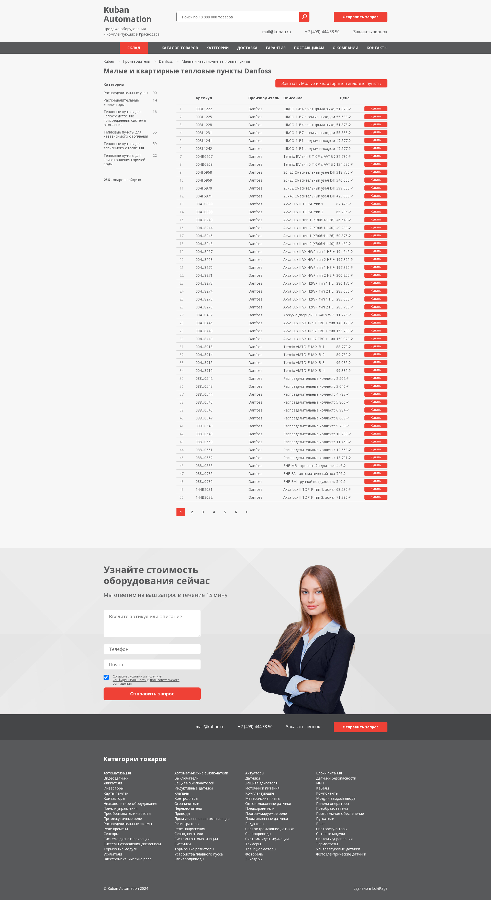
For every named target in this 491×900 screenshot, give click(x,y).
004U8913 (204, 346)
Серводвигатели (188, 833)
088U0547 (204, 418)
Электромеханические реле (128, 859)
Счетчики (182, 843)
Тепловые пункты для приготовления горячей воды (124, 159)
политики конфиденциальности (137, 678)
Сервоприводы (258, 833)
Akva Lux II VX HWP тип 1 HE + (308, 251)
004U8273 (204, 283)
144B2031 (204, 489)
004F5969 (204, 180)
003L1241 (204, 140)
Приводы (182, 813)
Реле (320, 823)
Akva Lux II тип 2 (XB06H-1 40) (308, 227)
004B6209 (204, 164)
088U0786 (204, 481)
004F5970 (204, 188)
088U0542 (204, 378)
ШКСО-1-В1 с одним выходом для (308, 140)
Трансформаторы (260, 849)
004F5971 (204, 196)
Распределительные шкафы (128, 823)
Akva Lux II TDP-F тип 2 (303, 211)
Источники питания (262, 788)
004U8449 (204, 338)
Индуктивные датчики (193, 788)
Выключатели (186, 778)
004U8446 (204, 322)
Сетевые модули (330, 833)
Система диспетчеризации (127, 838)
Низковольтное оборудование (130, 803)
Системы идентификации (267, 838)
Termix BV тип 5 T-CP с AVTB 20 (308, 164)
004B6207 (204, 156)
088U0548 (204, 426)
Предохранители (259, 808)
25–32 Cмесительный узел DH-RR (308, 188)
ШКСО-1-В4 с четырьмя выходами (308, 108)
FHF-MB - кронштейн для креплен (308, 465)
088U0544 (204, 394)
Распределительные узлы (126, 93)
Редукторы (254, 823)
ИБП (320, 783)
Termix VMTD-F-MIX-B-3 (304, 362)
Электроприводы (189, 859)
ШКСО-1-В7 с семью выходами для (308, 116)
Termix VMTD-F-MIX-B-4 (304, 370)
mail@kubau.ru (276, 32)
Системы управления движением (132, 843)
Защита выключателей (194, 783)
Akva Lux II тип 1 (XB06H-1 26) (308, 219)
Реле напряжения (189, 828)
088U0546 (204, 410)
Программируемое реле (266, 813)
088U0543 (204, 386)
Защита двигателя (261, 783)
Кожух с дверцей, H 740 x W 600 (308, 315)
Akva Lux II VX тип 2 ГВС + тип (308, 330)
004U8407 (204, 315)
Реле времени (116, 828)
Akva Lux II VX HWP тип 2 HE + (308, 259)
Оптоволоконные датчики (268, 803)
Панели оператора (332, 803)
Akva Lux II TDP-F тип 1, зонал (308, 489)
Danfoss (166, 61)
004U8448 (204, 330)
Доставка (247, 47)
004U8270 (204, 267)
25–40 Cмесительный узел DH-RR (308, 196)
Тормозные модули (120, 849)
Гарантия (276, 47)
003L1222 (204, 108)
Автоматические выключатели (201, 773)
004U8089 (204, 204)
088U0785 (204, 473)
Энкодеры (253, 859)
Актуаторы (254, 773)
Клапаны (181, 793)
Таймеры (253, 843)
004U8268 (204, 259)
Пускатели (325, 818)
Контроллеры (186, 798)
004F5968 (204, 172)
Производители (136, 61)
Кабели (322, 788)
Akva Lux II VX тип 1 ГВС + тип (308, 322)
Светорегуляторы (331, 828)
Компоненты (327, 793)
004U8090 (204, 211)
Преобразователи (332, 808)
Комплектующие (259, 793)
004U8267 (204, 251)
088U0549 (204, 433)
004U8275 (204, 299)
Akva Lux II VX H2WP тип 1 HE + (308, 283)
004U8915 (204, 362)
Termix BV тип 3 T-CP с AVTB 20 (308, 156)
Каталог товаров (180, 47)
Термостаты (327, 843)
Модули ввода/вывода (335, 798)
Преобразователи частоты (127, 813)
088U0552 (204, 457)
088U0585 (204, 465)
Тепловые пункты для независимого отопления (126, 134)
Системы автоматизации (196, 838)
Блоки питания (329, 773)
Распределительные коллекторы (121, 102)
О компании (345, 47)
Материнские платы (262, 798)
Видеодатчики (116, 778)
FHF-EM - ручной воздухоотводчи (308, 481)
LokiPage (379, 888)
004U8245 (204, 235)
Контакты (377, 47)
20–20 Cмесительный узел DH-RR (308, 172)
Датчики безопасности (336, 778)
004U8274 (204, 291)
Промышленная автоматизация (202, 818)
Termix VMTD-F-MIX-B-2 (304, 354)
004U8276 (204, 307)
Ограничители (186, 803)
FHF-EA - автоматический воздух (308, 473)
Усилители (113, 854)
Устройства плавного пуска (198, 854)
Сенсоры (111, 833)
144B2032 (204, 497)
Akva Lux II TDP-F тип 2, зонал (308, 497)
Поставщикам (309, 47)
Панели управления (121, 808)
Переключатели (188, 808)
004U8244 (204, 227)
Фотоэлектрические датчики (341, 854)
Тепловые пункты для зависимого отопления (124, 146)
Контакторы (114, 798)
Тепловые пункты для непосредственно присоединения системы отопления (125, 118)
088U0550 (204, 441)
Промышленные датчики (266, 818)
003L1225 (204, 116)
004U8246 (204, 243)
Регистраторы (186, 823)
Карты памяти (116, 793)
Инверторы (114, 788)
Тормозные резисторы (194, 849)
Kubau (109, 61)
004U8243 (204, 219)
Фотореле (254, 854)
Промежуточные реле (123, 818)
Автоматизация (117, 773)
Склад (133, 47)
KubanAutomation (128, 14)
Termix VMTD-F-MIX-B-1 (304, 346)
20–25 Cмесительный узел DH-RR (308, 180)
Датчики (252, 778)
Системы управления (334, 838)
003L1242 (204, 148)
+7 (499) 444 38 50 (322, 32)
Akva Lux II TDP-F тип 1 (303, 204)
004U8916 (204, 370)
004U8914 (204, 354)
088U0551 (204, 449)
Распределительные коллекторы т (308, 378)
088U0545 (204, 402)
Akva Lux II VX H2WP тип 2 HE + (308, 291)
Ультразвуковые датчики (338, 849)
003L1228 (204, 124)
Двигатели (113, 783)
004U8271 (204, 275)
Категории (217, 47)
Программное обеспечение (340, 813)
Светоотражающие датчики (269, 828)
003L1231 (204, 132)
